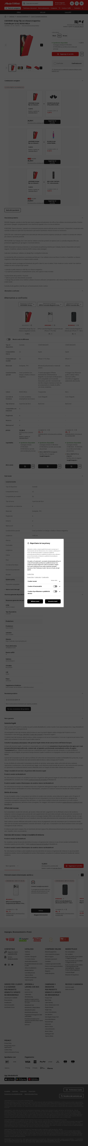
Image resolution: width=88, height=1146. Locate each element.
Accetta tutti (52, 601)
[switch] (55, 586)
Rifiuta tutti (35, 601)
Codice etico (38, 577)
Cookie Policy (30, 574)
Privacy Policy (30, 577)
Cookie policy (45, 577)
